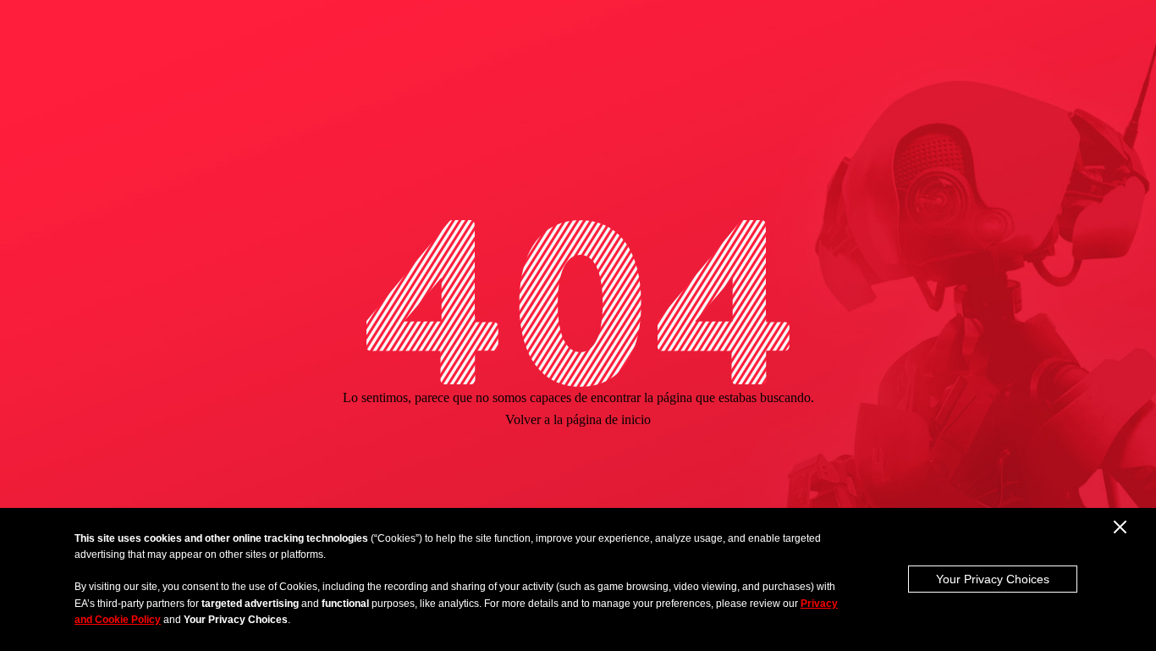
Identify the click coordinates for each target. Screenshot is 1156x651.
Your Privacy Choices (992, 579)
